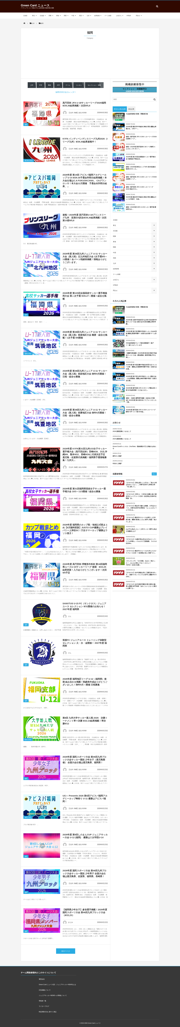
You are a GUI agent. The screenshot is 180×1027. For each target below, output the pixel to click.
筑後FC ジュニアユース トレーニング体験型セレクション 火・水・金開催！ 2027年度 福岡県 (85, 643)
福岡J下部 (28, 196)
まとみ (70, 922)
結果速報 (97, 15)
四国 (80, 15)
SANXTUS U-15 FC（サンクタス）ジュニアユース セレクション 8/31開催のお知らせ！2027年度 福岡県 (84, 606)
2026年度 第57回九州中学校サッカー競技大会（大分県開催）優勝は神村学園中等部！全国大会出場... (141, 378)
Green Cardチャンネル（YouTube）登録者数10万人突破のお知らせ (134, 447)
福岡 (26, 124)
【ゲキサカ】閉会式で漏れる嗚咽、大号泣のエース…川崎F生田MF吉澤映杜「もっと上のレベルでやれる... (141, 508)
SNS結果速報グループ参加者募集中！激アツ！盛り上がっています (140, 344)
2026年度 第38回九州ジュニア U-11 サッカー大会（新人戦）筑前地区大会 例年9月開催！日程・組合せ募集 (85, 374)
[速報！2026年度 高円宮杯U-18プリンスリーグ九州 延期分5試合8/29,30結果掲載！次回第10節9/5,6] (41, 225)
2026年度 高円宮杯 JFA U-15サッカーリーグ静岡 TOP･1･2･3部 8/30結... (141, 411)
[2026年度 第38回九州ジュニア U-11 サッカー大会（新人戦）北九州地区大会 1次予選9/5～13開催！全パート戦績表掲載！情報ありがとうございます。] (41, 264)
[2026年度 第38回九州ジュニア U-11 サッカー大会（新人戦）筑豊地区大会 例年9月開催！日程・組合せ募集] (41, 420)
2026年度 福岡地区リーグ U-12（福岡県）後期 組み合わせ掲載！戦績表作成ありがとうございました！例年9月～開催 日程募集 (85, 682)
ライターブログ (44, 1006)
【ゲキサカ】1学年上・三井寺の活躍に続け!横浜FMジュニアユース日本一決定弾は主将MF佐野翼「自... (141, 496)
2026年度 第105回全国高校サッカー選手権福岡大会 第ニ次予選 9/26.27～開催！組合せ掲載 (85, 296)
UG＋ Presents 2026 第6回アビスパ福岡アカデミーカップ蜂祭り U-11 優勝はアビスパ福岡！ (85, 799)
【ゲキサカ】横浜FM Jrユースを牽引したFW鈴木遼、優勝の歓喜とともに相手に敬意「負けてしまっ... (141, 520)
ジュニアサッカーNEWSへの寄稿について (53, 995)
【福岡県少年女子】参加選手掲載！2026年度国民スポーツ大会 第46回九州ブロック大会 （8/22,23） (85, 912)
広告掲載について (45, 990)
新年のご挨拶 (117, 456)
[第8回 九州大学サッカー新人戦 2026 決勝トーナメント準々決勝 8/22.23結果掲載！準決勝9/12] (41, 728)
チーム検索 (108, 15)
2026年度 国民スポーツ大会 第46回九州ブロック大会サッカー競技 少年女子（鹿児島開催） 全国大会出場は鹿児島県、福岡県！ (84, 760)
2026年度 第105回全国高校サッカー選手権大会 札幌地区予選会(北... (141, 158)
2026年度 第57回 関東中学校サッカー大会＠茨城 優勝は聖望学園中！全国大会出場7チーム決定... (141, 333)
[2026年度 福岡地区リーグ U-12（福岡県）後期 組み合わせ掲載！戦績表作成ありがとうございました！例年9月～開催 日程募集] (41, 690)
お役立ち (119, 15)
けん (69, 616)
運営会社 (42, 979)
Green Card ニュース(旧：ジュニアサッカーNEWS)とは (57, 984)
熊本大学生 (28, 739)
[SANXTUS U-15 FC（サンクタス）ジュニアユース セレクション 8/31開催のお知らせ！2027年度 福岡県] (41, 614)
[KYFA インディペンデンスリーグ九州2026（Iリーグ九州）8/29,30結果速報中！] (41, 149)
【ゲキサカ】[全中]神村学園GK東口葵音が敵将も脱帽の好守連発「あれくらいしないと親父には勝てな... (141, 586)
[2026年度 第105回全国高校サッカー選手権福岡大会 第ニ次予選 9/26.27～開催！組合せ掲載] (41, 304)
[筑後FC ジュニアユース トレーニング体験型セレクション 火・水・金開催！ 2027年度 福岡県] (41, 652)
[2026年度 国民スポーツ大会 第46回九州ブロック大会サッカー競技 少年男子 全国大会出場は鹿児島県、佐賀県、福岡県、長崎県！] (41, 881)
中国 (73, 15)
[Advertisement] (90, 57)
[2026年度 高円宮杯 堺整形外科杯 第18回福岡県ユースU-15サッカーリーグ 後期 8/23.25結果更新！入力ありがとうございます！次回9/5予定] (41, 575)
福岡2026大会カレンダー (65, 92)
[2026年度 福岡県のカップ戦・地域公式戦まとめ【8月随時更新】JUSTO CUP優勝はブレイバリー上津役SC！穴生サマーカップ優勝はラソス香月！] (41, 535)
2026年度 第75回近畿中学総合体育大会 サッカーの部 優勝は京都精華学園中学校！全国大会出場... (141, 367)
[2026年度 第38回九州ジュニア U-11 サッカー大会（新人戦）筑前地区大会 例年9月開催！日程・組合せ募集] (41, 382)
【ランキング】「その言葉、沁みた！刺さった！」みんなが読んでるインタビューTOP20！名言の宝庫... (140, 563)
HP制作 (128, 15)
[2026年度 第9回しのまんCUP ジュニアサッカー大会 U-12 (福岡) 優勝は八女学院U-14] (41, 845)
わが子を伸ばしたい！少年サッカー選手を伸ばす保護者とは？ (141, 530)
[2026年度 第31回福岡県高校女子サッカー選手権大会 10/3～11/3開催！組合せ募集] (41, 499)
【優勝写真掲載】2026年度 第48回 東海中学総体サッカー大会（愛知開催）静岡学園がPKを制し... (141, 355)
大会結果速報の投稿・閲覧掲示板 (137, 114)
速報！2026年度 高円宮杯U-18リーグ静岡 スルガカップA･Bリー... (140, 148)
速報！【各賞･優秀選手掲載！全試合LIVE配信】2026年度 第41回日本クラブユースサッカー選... (141, 400)
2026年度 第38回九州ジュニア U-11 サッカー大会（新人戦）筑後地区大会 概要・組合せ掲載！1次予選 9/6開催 (85, 335)
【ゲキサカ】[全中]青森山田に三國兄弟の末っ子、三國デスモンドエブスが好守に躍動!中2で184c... (141, 575)
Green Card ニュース (35, 5)
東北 (33, 15)
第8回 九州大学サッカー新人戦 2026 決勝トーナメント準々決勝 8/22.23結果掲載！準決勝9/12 (85, 721)
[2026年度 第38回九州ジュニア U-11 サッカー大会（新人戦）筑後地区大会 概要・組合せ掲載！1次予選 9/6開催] (41, 343)
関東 (50, 15)
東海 (57, 15)
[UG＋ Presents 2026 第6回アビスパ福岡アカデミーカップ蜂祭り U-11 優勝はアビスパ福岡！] (41, 806)
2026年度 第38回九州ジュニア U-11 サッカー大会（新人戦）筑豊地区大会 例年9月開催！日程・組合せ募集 (85, 413)
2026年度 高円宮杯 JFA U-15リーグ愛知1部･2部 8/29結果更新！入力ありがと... (141, 389)
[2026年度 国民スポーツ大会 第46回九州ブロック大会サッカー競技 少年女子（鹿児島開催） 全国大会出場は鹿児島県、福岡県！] (41, 767)
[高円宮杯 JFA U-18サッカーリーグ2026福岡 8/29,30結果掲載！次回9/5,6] (41, 113)
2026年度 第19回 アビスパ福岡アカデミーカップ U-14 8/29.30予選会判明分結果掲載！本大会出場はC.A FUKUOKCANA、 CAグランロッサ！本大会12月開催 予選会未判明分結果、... (85, 181)
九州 (88, 15)
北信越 (42, 15)
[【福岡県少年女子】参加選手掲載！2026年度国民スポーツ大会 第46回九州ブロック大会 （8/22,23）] (41, 920)
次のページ (65, 951)
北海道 (25, 15)
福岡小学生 (28, 353)
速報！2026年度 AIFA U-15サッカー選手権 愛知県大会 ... (141, 208)
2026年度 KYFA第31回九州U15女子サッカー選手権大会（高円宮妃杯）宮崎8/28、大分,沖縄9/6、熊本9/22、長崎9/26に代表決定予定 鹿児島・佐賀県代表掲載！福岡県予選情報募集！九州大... (85, 454)
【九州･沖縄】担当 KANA (77, 113)
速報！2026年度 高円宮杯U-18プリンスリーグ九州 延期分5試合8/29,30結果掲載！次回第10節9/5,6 (84, 218)
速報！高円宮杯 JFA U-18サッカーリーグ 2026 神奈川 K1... (139, 188)
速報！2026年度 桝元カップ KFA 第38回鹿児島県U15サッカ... (141, 168)
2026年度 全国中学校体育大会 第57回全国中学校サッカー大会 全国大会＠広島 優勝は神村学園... (141, 322)
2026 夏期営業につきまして (122, 431)
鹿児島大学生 (29, 160)
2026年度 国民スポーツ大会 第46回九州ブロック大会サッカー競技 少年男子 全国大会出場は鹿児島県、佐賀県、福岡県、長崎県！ (84, 873)
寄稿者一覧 (42, 1001)
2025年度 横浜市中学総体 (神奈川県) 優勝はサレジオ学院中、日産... (141, 198)
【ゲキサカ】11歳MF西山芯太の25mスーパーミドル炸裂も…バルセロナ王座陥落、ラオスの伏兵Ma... (141, 541)
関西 (65, 15)
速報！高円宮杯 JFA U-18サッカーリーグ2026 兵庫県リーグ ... (141, 138)
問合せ (138, 15)
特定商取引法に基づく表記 (47, 1012)
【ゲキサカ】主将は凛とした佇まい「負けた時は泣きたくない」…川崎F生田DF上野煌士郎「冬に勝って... (141, 485)
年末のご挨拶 (117, 463)
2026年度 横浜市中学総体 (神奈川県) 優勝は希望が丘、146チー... (141, 128)
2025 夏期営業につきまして (122, 439)
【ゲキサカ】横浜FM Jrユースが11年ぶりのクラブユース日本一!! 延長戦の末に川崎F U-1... (141, 552)
